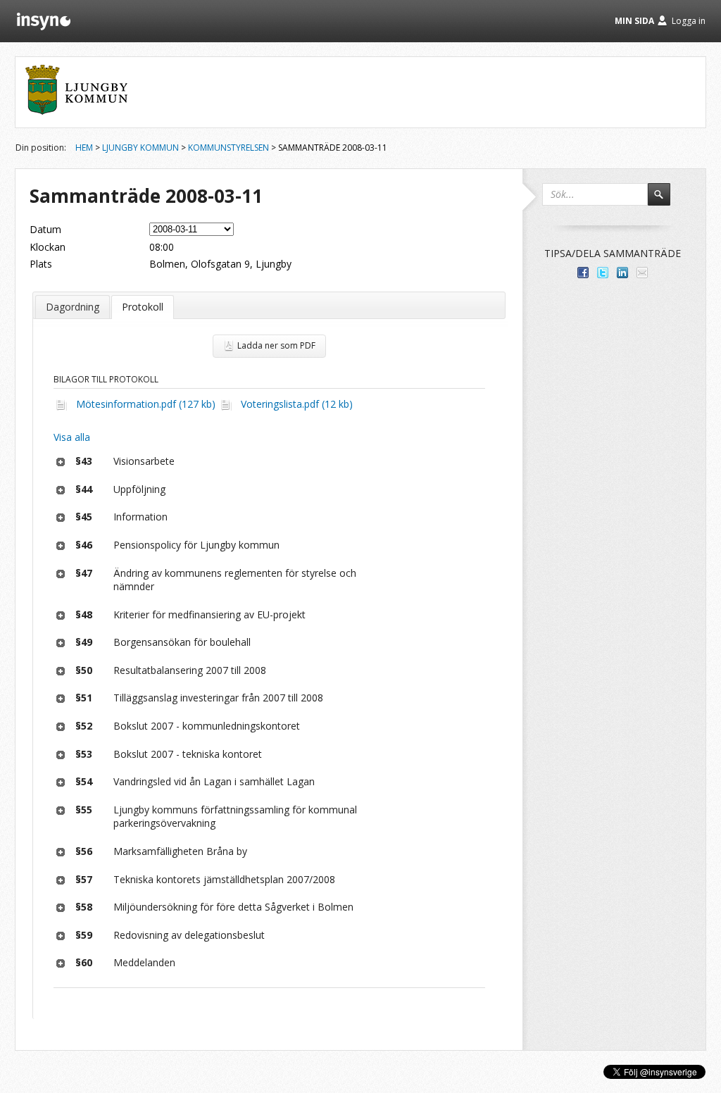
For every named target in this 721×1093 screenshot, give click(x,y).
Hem (84, 148)
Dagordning (72, 306)
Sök (665, 200)
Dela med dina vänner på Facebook (583, 272)
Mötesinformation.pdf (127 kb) (145, 404)
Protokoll (142, 306)
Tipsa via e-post (642, 272)
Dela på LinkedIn (622, 272)
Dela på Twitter (602, 272)
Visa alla (72, 437)
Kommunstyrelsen (228, 148)
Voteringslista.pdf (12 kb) (297, 404)
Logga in (689, 21)
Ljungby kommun (140, 148)
